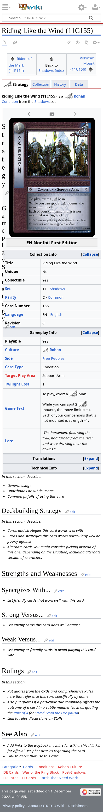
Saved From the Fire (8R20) (56, 712)
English (56, 314)
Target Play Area (20, 375)
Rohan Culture (70, 766)
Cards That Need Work (59, 777)
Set (8, 288)
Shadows (42, 101)
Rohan (79, 96)
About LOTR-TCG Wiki (46, 805)
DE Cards (11, 772)
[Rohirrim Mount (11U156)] (90, 69)
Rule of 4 (21, 712)
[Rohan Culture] (7, 84)
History (60, 84)
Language (14, 314)
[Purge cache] (86, 43)
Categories (11, 766)
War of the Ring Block (41, 772)
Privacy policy (13, 805)
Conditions (45, 766)
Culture (12, 349)
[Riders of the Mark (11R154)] (12, 58)
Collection (40, 84)
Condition (10, 101)
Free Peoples (53, 358)
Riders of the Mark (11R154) (20, 64)
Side (9, 358)
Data (79, 84)
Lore (9, 440)
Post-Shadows (74, 772)
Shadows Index (51, 70)
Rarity (10, 297)
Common (55, 297)
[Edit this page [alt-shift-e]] (69, 43)
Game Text (14, 408)
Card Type (14, 366)
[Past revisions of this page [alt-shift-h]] (77, 43)
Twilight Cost (17, 384)
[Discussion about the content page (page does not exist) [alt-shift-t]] (15, 43)
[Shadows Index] (51, 58)
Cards (28, 766)
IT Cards (29, 777)
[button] (29, 114)
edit (12, 327)
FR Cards (10, 777)
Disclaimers (77, 805)
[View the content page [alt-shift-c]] (4, 43)
